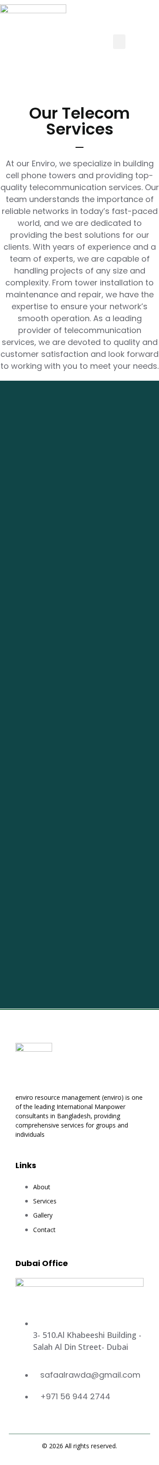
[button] (119, 41)
